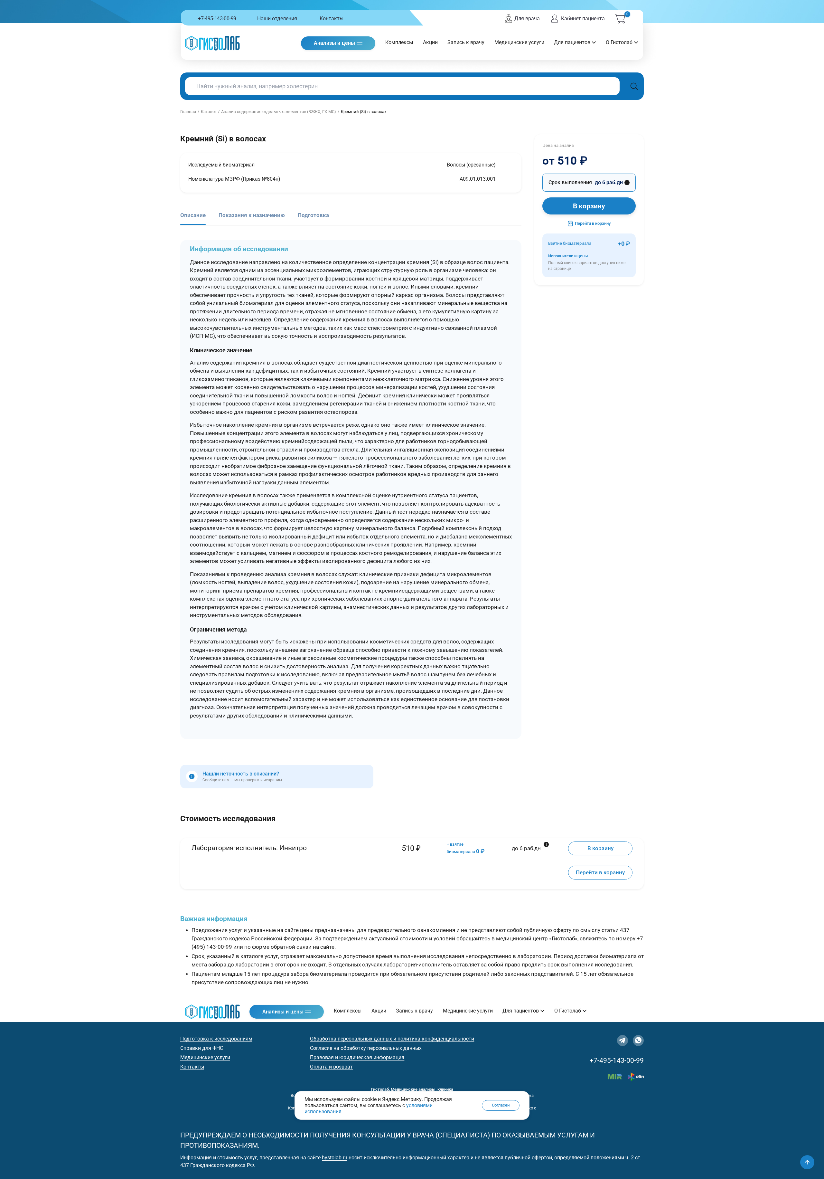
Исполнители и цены (586, 262)
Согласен (501, 1105)
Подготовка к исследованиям (216, 1039)
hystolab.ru (334, 1158)
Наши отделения (277, 18)
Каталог (208, 111)
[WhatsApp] (638, 1040)
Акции (430, 42)
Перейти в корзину (593, 223)
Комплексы (399, 42)
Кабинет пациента (583, 18)
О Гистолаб (619, 42)
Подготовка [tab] (313, 215)
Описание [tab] (193, 215)
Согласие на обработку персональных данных (366, 1048)
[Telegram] (622, 1040)
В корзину (589, 206)
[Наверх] (807, 1162)
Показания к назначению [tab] (252, 215)
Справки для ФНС (201, 1048)
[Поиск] (634, 86)
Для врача (527, 18)
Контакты (331, 18)
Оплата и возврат (331, 1067)
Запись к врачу (465, 42)
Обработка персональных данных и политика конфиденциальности (392, 1039)
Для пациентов (572, 42)
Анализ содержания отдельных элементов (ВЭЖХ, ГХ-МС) (278, 111)
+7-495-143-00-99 (217, 18)
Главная (188, 111)
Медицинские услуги (519, 42)
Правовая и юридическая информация (357, 1057)
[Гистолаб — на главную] (212, 43)
